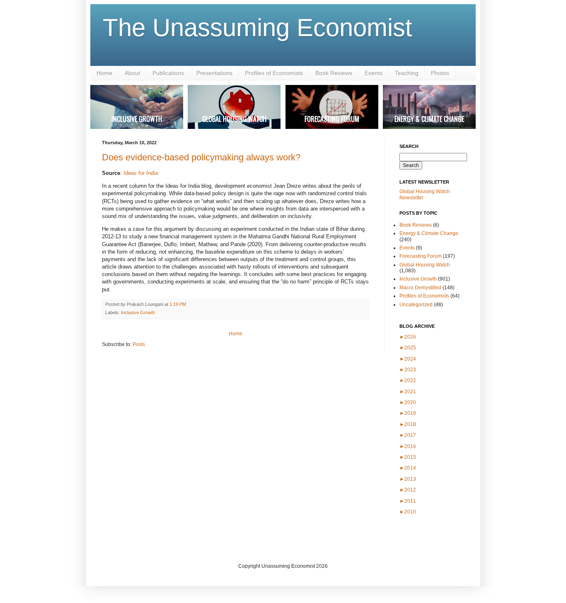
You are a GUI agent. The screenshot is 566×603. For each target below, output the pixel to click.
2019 (407, 413)
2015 (407, 457)
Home (104, 73)
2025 (407, 348)
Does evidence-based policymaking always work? (201, 157)
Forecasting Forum (420, 256)
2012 (407, 490)
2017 (407, 435)
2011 (407, 501)
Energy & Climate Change (428, 233)
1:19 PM (177, 304)
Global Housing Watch (424, 265)
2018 (407, 424)
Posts (139, 344)
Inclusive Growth (138, 312)
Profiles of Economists (274, 73)
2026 (407, 337)
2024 (407, 359)
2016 (407, 446)
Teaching (406, 73)
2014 (407, 468)
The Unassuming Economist (257, 27)
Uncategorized (416, 305)
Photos (440, 73)
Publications (168, 73)
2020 (407, 402)
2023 (407, 370)
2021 (407, 392)
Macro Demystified (420, 288)
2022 (407, 380)
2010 (407, 512)
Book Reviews (333, 73)
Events (373, 73)
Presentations (214, 73)
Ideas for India (140, 173)
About (132, 73)
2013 (407, 479)
